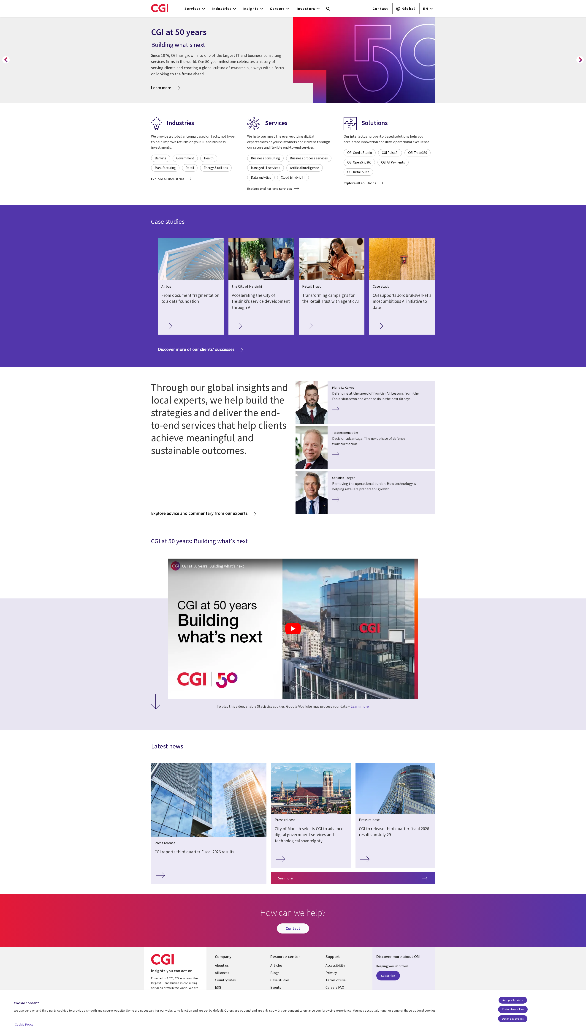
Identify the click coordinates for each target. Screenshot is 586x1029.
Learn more (165, 87)
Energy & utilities (216, 168)
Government (185, 158)
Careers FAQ (335, 987)
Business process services (309, 158)
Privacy (331, 972)
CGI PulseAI (390, 152)
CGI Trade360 (417, 152)
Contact (380, 8)
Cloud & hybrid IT (293, 177)
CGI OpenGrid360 (359, 162)
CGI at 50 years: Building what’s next (213, 566)
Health (209, 158)
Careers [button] (277, 8)
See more (285, 878)
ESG (218, 987)
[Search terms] (328, 9)
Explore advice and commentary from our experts (199, 513)
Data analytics (261, 177)
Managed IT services (265, 168)
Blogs (274, 972)
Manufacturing (165, 168)
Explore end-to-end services (270, 188)
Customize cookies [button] (513, 1009)
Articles (276, 965)
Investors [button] (306, 8)
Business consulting (265, 158)
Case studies (280, 980)
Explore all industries (168, 179)
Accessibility (335, 965)
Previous (6, 59)
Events (275, 987)
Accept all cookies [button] (512, 1000)
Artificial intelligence (304, 168)
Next (580, 59)
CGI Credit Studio (359, 152)
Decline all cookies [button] (513, 1018)
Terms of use (336, 980)
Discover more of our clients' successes (200, 349)
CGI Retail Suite (358, 172)
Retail (190, 168)
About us (222, 965)
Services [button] (192, 8)
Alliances (222, 972)
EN (425, 8)
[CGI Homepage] (159, 8)
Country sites (225, 980)
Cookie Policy (24, 1024)
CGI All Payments (393, 162)
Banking (160, 158)
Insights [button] (251, 8)
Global (408, 8)
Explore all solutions (360, 183)
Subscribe (388, 976)
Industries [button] (222, 8)
